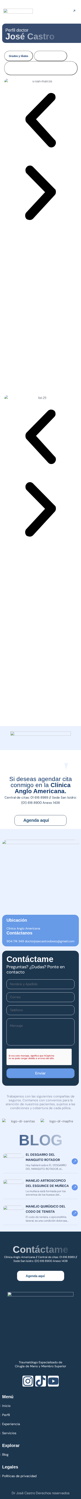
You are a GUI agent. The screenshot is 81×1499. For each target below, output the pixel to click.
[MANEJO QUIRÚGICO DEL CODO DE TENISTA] (13, 1213)
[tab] (18, 56)
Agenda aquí (36, 820)
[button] (40, 120)
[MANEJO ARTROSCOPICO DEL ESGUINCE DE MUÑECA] (13, 1187)
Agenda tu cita (70, 11)
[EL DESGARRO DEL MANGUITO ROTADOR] (13, 1161)
